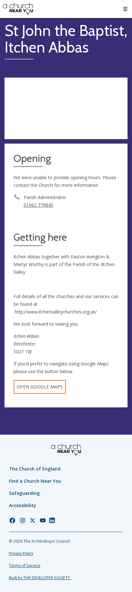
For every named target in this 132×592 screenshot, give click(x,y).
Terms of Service (24, 565)
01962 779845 (38, 205)
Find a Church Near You (35, 481)
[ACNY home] (18, 9)
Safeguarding (24, 493)
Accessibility (22, 505)
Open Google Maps (40, 387)
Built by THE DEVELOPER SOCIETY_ (40, 577)
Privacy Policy (21, 553)
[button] (125, 9)
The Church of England (35, 469)
